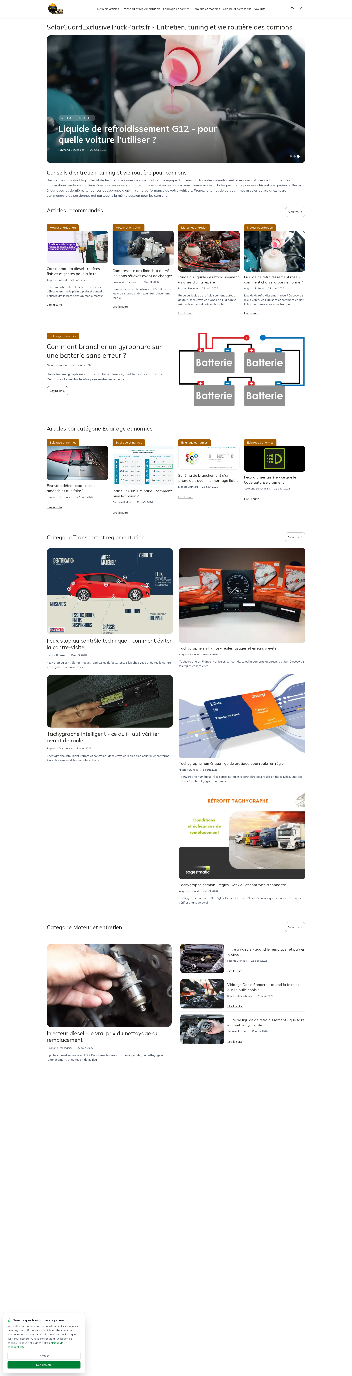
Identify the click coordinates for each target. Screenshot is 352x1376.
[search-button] (292, 9)
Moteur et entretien (76, 118)
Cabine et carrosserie (237, 9)
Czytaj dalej (57, 391)
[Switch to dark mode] (302, 8)
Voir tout (295, 212)
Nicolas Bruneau (188, 288)
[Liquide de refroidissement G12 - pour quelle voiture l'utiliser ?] (176, 99)
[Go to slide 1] (291, 156)
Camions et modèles (206, 9)
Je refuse (44, 1356)
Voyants (259, 9)
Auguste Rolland (57, 280)
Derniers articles (108, 9)
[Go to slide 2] (295, 156)
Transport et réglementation (141, 9)
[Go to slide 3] (298, 156)
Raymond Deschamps (71, 149)
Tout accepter (44, 1364)
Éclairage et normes (176, 9)
